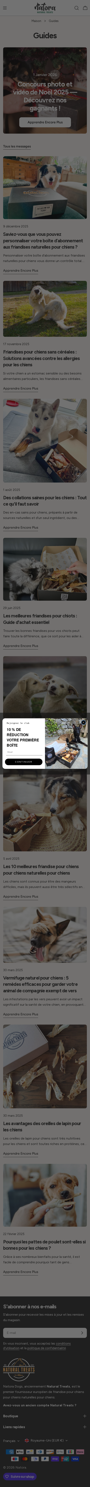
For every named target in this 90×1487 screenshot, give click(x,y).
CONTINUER (23, 762)
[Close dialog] (83, 722)
